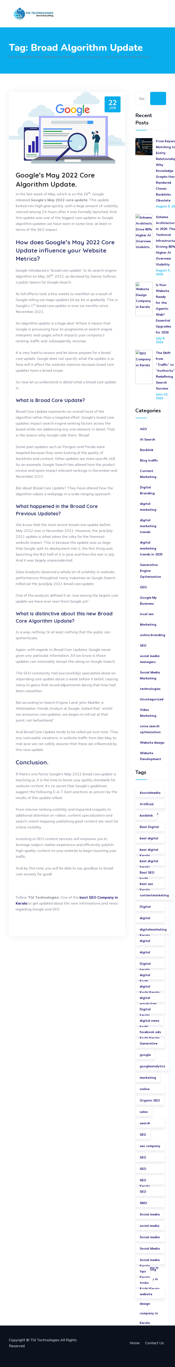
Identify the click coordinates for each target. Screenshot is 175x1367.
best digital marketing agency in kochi (149, 851)
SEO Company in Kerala (149, 1170)
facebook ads (150, 1032)
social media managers (150, 659)
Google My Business (148, 601)
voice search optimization (150, 729)
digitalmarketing (153, 929)
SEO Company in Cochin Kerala (149, 1158)
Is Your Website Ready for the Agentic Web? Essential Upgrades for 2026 (163, 308)
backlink (146, 815)
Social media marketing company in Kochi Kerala (150, 1261)
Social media (150, 1214)
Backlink (146, 450)
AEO (143, 429)
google (145, 1055)
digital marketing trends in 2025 (151, 548)
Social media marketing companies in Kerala (150, 1238)
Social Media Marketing (150, 675)
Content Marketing (148, 474)
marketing (148, 1078)
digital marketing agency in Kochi (148, 953)
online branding (152, 635)
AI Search (147, 439)
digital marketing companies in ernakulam (150, 976)
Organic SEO (150, 1100)
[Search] (158, 98)
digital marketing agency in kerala (148, 942)
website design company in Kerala (149, 1295)
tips (143, 1271)
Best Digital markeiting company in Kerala (149, 828)
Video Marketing (148, 713)
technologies (150, 689)
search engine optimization (150, 1124)
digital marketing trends (148, 526)
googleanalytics (152, 1066)
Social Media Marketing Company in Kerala (150, 1249)
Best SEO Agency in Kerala (147, 873)
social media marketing (149, 1227)
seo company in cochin (150, 1147)
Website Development (150, 756)
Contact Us (154, 1343)
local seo (147, 614)
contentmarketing (154, 895)
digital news (149, 1021)
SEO (143, 645)
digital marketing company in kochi (149, 999)
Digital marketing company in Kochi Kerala (150, 1010)
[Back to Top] (165, 1357)
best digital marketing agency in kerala (149, 839)
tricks (144, 1283)
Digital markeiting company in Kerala (149, 908)
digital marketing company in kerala (149, 987)
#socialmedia (150, 793)
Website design (152, 742)
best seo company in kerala (149, 885)
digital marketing (148, 507)
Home (135, 1343)
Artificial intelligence (149, 805)
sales (144, 1112)
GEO (143, 587)
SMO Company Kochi (147, 1204)
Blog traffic (149, 460)
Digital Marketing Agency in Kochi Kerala (150, 965)
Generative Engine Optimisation (150, 571)
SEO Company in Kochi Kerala (150, 1192)
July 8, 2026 (160, 340)
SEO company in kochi (149, 1181)
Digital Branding (147, 490)
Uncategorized (151, 699)
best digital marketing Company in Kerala (149, 862)
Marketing (148, 624)
